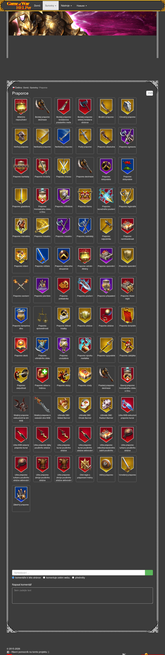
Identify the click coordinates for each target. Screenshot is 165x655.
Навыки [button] (81, 5)
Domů (37, 5)
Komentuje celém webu (58, 577)
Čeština (18, 87)
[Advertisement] (82, 58)
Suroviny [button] (50, 5)
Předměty (80, 577)
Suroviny (34, 87)
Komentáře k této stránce (28, 577)
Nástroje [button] (65, 5)
